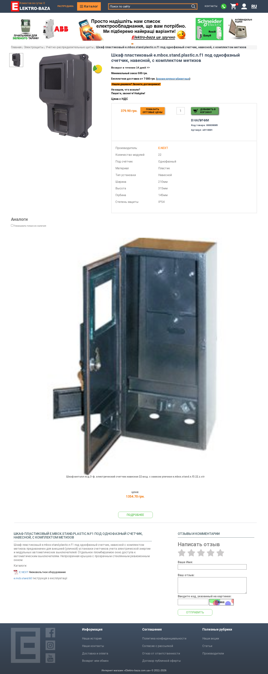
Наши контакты (93, 646)
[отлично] (220, 552)
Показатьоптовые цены (152, 111)
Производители (213, 653)
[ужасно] (182, 552)
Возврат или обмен (95, 660)
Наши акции (210, 638)
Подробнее (135, 515)
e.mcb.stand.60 (23, 578)
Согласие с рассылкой (157, 646)
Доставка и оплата (95, 653)
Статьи (207, 646)
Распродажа (65, 6)
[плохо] (191, 552)
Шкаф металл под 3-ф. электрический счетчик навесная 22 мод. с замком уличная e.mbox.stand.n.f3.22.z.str (135, 476)
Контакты (211, 6)
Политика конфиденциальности (164, 638)
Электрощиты (34, 47)
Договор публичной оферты (161, 660)
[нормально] (201, 552)
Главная (16, 47)
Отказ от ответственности (161, 653)
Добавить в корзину (207, 111)
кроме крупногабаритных (173, 78)
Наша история (92, 638)
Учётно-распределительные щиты (70, 47)
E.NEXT (23, 572)
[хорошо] (211, 552)
